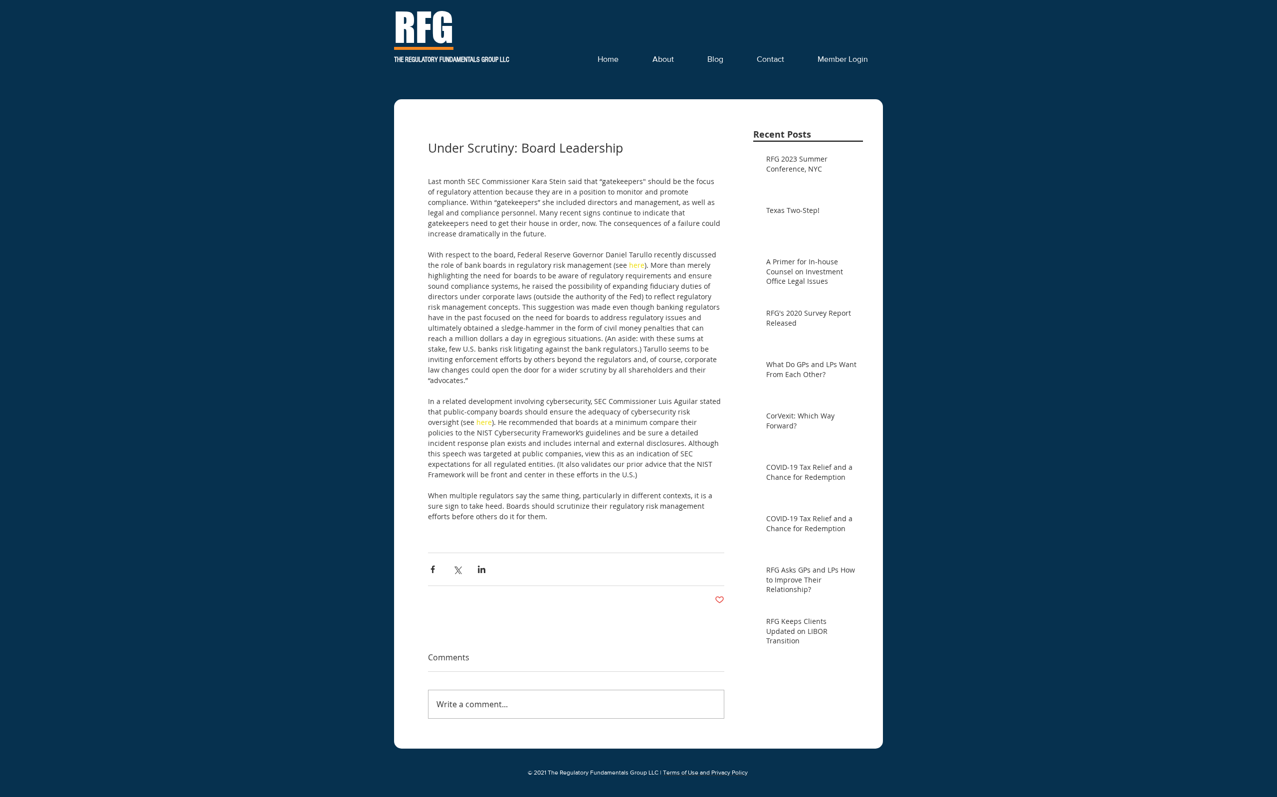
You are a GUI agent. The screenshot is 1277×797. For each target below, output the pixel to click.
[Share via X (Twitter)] (457, 569)
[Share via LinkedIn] (481, 569)
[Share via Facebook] (432, 569)
